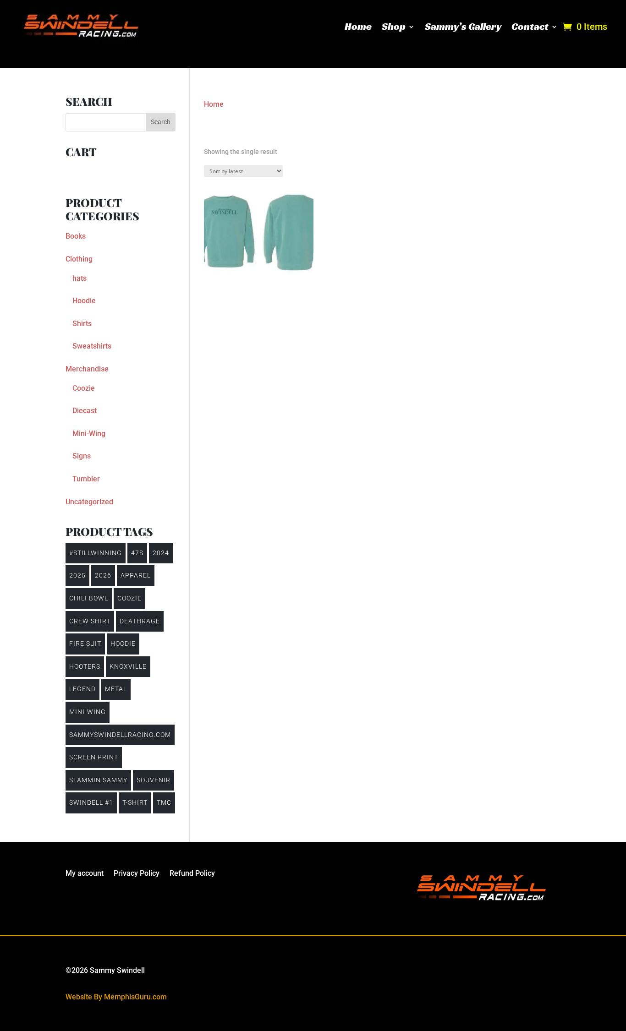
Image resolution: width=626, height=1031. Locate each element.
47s (137, 552)
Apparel (136, 575)
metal (116, 689)
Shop (394, 26)
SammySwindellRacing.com (120, 734)
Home (358, 26)
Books (76, 236)
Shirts (82, 323)
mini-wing (87, 711)
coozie (129, 598)
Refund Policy (192, 874)
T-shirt (135, 802)
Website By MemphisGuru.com (116, 997)
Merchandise (87, 369)
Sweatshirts (91, 346)
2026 (103, 575)
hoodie (123, 643)
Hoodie (84, 300)
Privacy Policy (136, 874)
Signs (81, 456)
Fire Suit (85, 643)
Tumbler (86, 479)
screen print (93, 757)
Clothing (79, 259)
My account (85, 874)
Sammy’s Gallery (463, 26)
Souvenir (153, 780)
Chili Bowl (88, 598)
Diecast (84, 410)
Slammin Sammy (98, 780)
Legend (82, 689)
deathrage (140, 621)
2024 (161, 552)
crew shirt (89, 621)
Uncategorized (89, 501)
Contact (530, 26)
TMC (164, 802)
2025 (77, 575)
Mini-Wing (88, 433)
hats (79, 278)
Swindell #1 (91, 802)
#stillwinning (95, 552)
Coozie (83, 388)
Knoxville (128, 666)
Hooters (84, 666)
